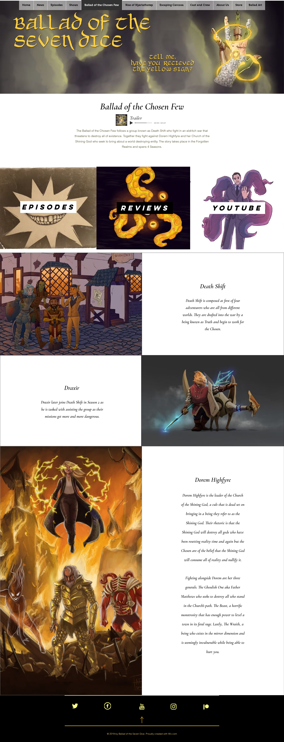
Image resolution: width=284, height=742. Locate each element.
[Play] (131, 123)
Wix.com (172, 733)
